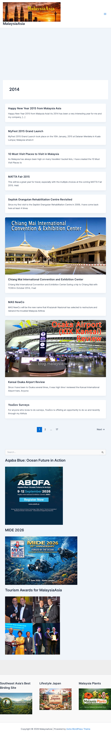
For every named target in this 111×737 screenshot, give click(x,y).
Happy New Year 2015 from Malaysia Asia (34, 108)
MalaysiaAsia (14, 24)
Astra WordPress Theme (78, 729)
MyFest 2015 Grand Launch (25, 131)
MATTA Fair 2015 (19, 176)
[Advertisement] (55, 50)
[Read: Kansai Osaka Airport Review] (55, 348)
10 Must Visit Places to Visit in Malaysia (33, 154)
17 (57, 429)
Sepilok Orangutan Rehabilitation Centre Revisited (40, 199)
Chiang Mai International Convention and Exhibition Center (45, 279)
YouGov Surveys (18, 404)
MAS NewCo (16, 302)
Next (101, 429)
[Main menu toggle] (105, 14)
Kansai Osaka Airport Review (26, 382)
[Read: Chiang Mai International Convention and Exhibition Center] (55, 245)
